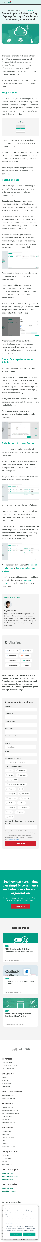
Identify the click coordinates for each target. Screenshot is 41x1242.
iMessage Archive (8, 1095)
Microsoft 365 (7, 1164)
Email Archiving (7, 1107)
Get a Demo (20, 906)
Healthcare (6, 1086)
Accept (16, 1234)
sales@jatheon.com (9, 1191)
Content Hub (6, 1131)
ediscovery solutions (19, 678)
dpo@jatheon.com (14, 839)
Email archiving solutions (21, 686)
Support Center (8, 1179)
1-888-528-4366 (7, 1188)
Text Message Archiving (10, 1113)
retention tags (16, 689)
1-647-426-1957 (7, 1173)
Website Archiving (8, 1122)
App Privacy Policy (8, 1146)
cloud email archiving (16, 675)
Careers (5, 1143)
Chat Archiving (7, 1116)
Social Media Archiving (10, 1110)
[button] (39, 2)
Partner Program (8, 1137)
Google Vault (6, 1158)
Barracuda (5, 1155)
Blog (3, 1140)
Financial (5, 1080)
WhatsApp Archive (8, 1098)
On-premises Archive (9, 1065)
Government (6, 1083)
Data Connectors (8, 1068)
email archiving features (21, 681)
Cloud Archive (7, 1062)
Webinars (5, 1134)
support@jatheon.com (10, 1176)
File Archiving (6, 1119)
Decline (29, 1234)
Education (5, 1077)
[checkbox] (9, 770)
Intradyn (5, 1161)
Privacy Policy (13, 1223)
